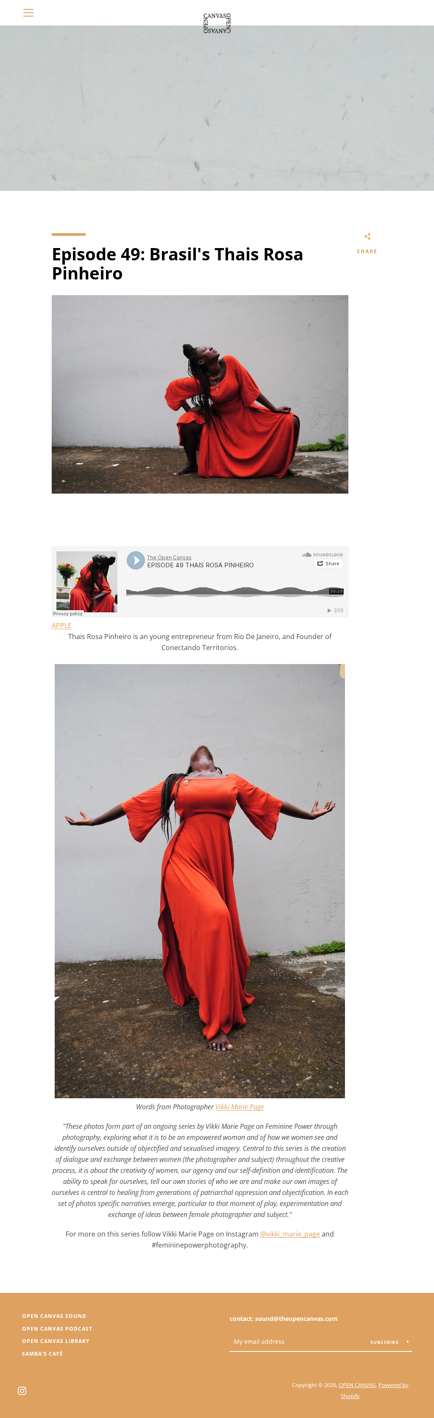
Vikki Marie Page (239, 1106)
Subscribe (385, 1342)
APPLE (62, 625)
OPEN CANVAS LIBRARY (55, 1341)
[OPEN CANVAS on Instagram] (22, 1390)
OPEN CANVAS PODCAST (57, 1328)
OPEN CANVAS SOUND (54, 1316)
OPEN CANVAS (357, 1385)
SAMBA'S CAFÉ (42, 1353)
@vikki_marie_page (290, 1234)
